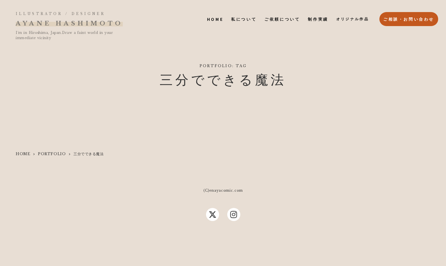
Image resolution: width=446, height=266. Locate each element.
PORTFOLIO (52, 154)
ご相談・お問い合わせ (408, 19)
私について (244, 19)
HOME (215, 19)
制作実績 (318, 19)
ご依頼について (282, 19)
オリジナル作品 (352, 19)
